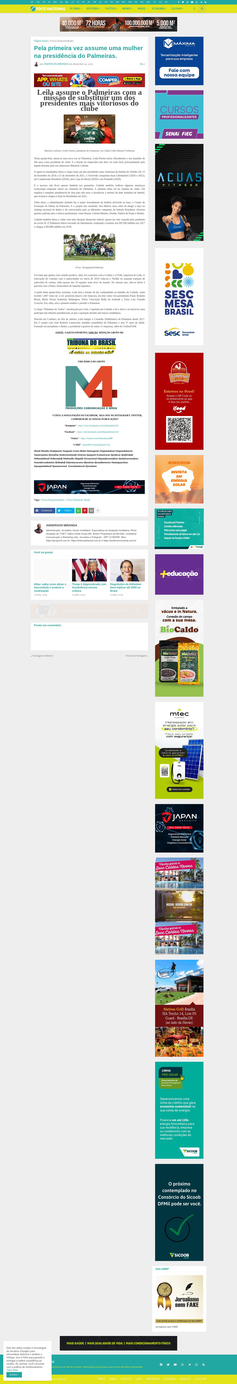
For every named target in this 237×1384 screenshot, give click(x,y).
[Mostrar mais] (97, 510)
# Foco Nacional (74, 500)
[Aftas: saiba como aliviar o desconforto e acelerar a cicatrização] (51, 570)
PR (106, 2)
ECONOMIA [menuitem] (158, 8)
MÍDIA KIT (185, 1379)
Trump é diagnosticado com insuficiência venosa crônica (89, 587)
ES (61, 2)
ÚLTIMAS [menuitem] (75, 8)
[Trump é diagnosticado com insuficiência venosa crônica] (89, 570)
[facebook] (161, 1364)
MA (148, 2)
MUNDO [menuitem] (126, 8)
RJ (49, 2)
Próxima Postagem (136, 656)
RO (142, 2)
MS (117, 2)
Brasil (87, 500)
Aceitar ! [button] (14, 1374)
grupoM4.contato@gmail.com (96, 444)
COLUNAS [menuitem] (176, 8)
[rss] (205, 2)
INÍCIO (101, 1379)
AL (89, 2)
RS (111, 2)
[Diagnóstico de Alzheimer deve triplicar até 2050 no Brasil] (127, 570)
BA (66, 2)
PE (83, 2)
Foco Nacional (58, 1379)
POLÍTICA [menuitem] (110, 8)
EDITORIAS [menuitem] (93, 8)
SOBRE (113, 1379)
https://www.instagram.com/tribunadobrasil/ (98, 425)
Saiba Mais (12, 1370)
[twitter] (183, 2)
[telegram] (201, 2)
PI (78, 2)
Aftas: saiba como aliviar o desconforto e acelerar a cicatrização (50, 587)
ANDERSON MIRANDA (61, 525)
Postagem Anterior (42, 656)
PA (136, 2)
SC (100, 2)
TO (154, 2)
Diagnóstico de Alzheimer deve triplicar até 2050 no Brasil (125, 587)
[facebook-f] (178, 2)
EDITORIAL (170, 1379)
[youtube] (192, 2)
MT (123, 2)
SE (166, 2)
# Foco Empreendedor (62, 41)
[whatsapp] (197, 2)
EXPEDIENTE (153, 1379)
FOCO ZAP (200, 1379)
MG (55, 2)
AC (160, 2)
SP (44, 2)
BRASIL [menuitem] (142, 8)
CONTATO (126, 1379)
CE (72, 2)
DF (32, 2)
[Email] (91, 510)
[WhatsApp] (78, 510)
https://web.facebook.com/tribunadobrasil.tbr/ (98, 432)
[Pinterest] (85, 510)
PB (95, 2)
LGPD (139, 1379)
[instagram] (187, 2)
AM (130, 2)
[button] (194, 9)
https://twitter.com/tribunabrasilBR (97, 438)
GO (38, 2)
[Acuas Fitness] (118, 1343)
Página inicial (41, 41)
